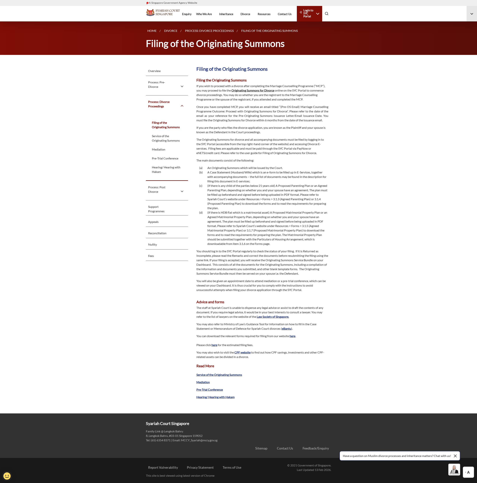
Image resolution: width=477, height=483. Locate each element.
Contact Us (285, 14)
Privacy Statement (200, 467)
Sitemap (261, 448)
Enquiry (187, 14)
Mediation (158, 149)
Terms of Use (232, 467)
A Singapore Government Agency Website (173, 2)
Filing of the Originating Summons (166, 125)
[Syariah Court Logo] (163, 12)
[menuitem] (160, 71)
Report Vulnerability (163, 467)
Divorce (245, 14)
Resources (264, 14)
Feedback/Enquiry (316, 448)
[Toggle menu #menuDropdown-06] (472, 13)
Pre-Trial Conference (165, 158)
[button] (326, 13)
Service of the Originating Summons (166, 138)
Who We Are (204, 14)
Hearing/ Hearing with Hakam (166, 169)
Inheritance (226, 14)
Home (152, 30)
